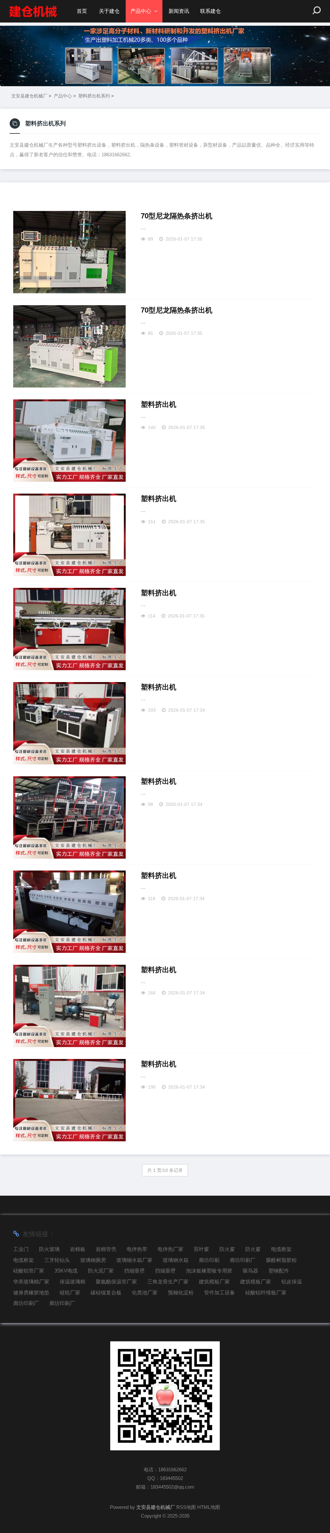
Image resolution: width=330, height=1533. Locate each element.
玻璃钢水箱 (176, 1260)
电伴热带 (137, 1249)
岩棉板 (77, 1249)
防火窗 (227, 1249)
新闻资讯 (179, 11)
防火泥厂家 (101, 1270)
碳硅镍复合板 (106, 1292)
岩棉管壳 (106, 1249)
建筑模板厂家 (214, 1281)
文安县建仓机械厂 (29, 95)
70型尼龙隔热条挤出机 (176, 216)
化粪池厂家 (145, 1292)
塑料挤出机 (158, 404)
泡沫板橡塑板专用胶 (209, 1270)
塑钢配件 (278, 1270)
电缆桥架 (281, 1249)
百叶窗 (201, 1249)
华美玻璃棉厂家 (31, 1281)
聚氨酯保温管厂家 (116, 1281)
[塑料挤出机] (69, 440)
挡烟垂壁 (134, 1270)
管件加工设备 (219, 1292)
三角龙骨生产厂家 (168, 1281)
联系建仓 (210, 11)
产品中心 (141, 11)
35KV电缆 (66, 1270)
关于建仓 (109, 11)
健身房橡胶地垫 (31, 1292)
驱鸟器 (250, 1270)
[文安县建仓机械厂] (33, 11)
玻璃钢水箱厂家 (134, 1260)
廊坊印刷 (209, 1260)
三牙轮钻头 (57, 1260)
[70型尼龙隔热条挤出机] (69, 252)
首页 (82, 11)
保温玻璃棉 (72, 1281)
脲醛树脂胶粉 (281, 1260)
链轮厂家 (70, 1292)
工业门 (21, 1249)
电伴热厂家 (170, 1249)
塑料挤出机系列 (94, 95)
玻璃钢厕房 (93, 1260)
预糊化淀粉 (181, 1292)
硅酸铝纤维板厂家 (265, 1292)
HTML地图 (208, 1507)
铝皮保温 (291, 1281)
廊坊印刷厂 (243, 1260)
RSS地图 (186, 1507)
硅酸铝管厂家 (28, 1270)
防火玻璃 (49, 1249)
